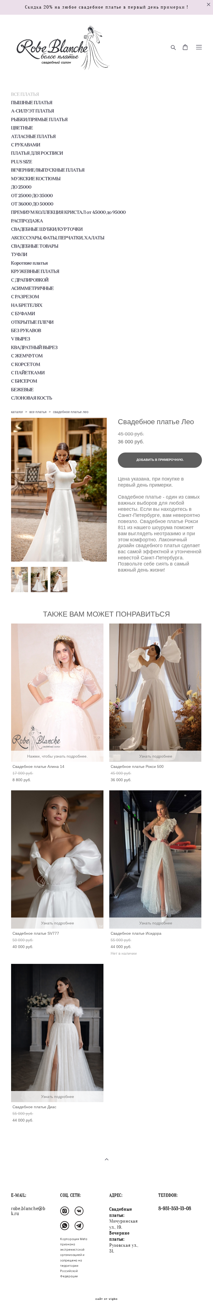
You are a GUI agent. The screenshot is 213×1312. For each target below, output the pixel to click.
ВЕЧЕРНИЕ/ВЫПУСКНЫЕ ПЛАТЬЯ (48, 170)
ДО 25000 (21, 187)
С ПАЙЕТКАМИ (28, 372)
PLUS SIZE (21, 161)
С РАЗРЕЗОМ (25, 296)
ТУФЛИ (19, 254)
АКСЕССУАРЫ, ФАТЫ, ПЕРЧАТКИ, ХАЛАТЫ (57, 237)
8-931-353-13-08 (174, 1209)
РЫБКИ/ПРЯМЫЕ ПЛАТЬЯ (39, 119)
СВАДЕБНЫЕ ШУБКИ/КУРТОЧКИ (47, 229)
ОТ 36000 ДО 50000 (32, 204)
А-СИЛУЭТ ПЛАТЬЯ (32, 111)
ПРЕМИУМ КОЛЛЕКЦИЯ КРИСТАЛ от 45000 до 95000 (68, 212)
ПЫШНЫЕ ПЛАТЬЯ (31, 102)
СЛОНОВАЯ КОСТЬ (31, 398)
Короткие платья (29, 263)
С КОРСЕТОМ (25, 364)
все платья (38, 412)
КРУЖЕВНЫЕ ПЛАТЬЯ (35, 271)
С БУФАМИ (23, 313)
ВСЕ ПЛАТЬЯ (25, 94)
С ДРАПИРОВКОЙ (30, 280)
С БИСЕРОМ (24, 381)
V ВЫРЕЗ (20, 338)
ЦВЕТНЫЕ (22, 127)
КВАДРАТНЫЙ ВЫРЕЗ (34, 347)
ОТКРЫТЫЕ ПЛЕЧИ (32, 322)
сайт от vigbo (106, 1299)
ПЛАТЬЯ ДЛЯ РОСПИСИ (37, 153)
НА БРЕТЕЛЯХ (26, 305)
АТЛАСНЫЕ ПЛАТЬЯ (33, 136)
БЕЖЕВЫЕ (22, 389)
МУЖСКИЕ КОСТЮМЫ (35, 178)
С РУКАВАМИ (25, 144)
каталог (17, 412)
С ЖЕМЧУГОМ (27, 355)
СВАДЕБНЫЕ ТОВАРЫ (34, 246)
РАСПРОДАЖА (27, 220)
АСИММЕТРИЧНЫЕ (32, 288)
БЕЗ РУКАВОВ (26, 330)
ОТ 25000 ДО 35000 (32, 195)
